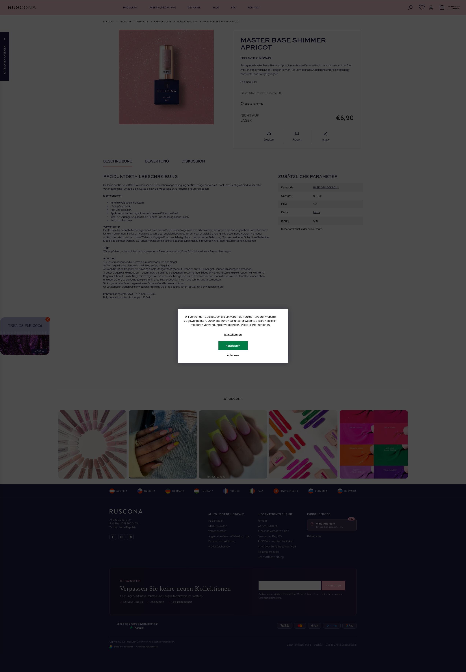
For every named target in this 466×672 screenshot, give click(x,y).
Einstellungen (233, 334)
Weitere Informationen (255, 325)
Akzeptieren (233, 345)
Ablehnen (233, 355)
